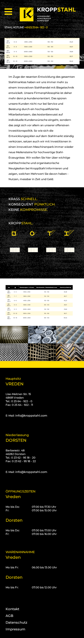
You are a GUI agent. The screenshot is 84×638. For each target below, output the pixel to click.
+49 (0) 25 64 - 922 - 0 (35, 27)
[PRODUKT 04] (69, 241)
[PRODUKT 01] (15, 241)
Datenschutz (16, 622)
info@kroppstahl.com (31, 415)
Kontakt (12, 609)
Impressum (15, 629)
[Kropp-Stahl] (50, 14)
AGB (9, 616)
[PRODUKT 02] (33, 241)
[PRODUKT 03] (51, 241)
